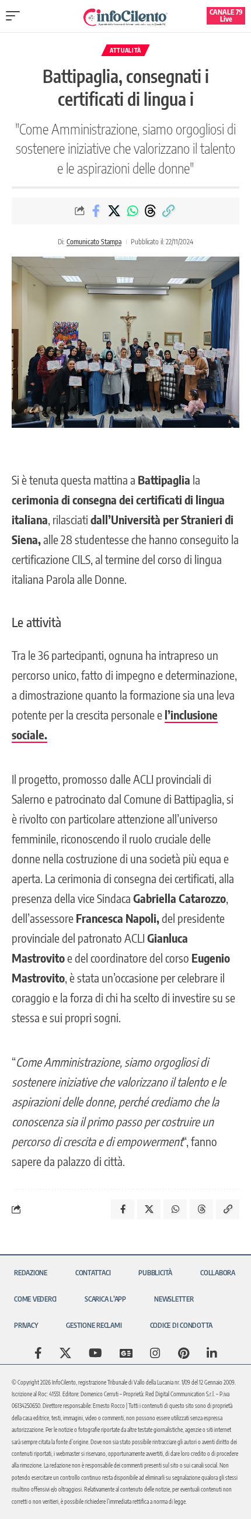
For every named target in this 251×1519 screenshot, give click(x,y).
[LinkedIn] (212, 1353)
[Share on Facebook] (96, 211)
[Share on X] (114, 211)
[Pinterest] (183, 1353)
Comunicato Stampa (94, 241)
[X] (65, 1353)
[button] (16, 15)
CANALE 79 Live (226, 15)
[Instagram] (155, 1353)
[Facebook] (38, 1353)
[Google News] (126, 1353)
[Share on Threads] (150, 211)
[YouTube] (95, 1353)
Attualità (125, 50)
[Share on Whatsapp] (132, 211)
